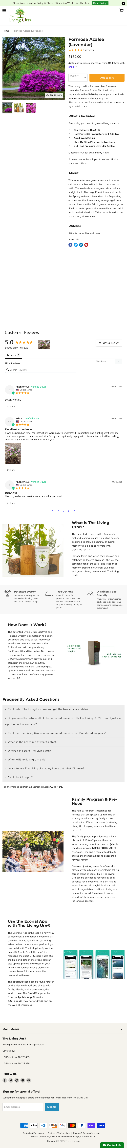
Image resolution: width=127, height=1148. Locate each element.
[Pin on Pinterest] (86, 240)
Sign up (51, 1102)
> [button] (75, 505)
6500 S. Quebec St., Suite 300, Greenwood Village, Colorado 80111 (63, 1131)
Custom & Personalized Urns (86, 1127)
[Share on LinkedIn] (81, 240)
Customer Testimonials (58, 1127)
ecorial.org (26, 999)
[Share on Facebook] (70, 240)
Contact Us (113, 1145)
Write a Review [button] (111, 337)
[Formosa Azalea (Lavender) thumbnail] (19, 102)
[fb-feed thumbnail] (7, 102)
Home (5, 25)
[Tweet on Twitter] (76, 240)
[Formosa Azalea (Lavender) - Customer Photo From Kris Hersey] (44, 339)
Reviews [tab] (11, 349)
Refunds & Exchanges (33, 1127)
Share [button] (12, 401)
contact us (82, 97)
